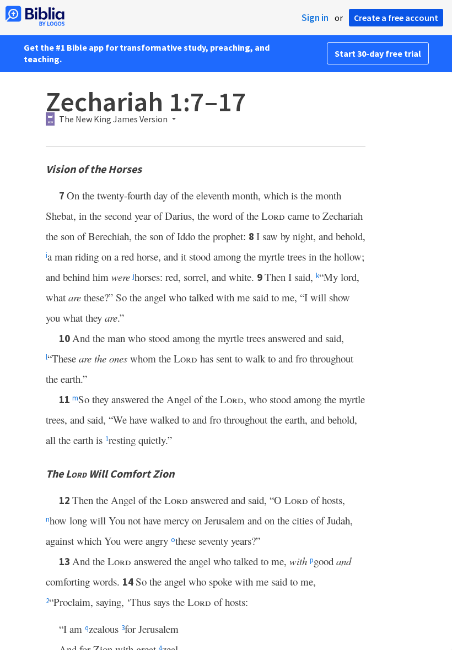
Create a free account (396, 17)
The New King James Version (113, 119)
